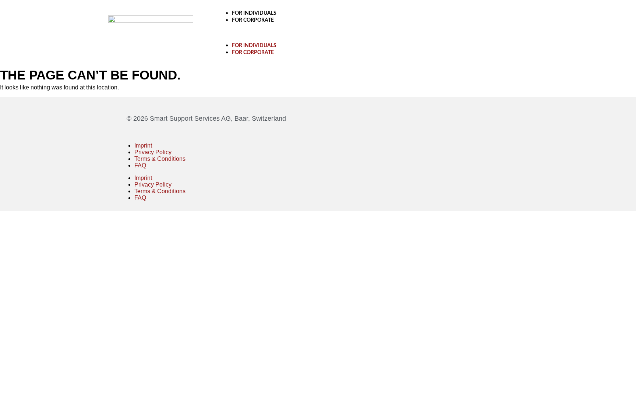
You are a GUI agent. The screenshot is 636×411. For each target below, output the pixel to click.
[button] (370, 32)
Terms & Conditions (160, 159)
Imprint (143, 145)
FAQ (140, 165)
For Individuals (254, 13)
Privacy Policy (153, 152)
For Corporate (253, 20)
